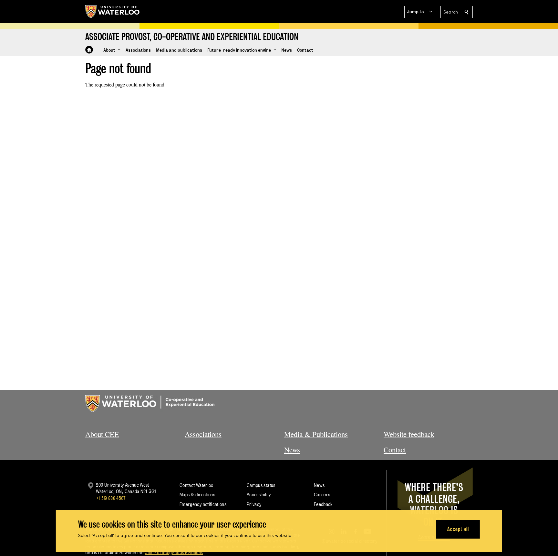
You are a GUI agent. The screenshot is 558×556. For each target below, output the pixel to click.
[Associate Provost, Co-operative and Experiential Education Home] (89, 50)
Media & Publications (316, 434)
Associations (203, 434)
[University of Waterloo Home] (112, 11)
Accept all (458, 528)
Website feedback (409, 434)
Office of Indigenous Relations (174, 552)
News (292, 449)
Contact (395, 449)
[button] (420, 12)
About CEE (102, 434)
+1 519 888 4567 (111, 498)
